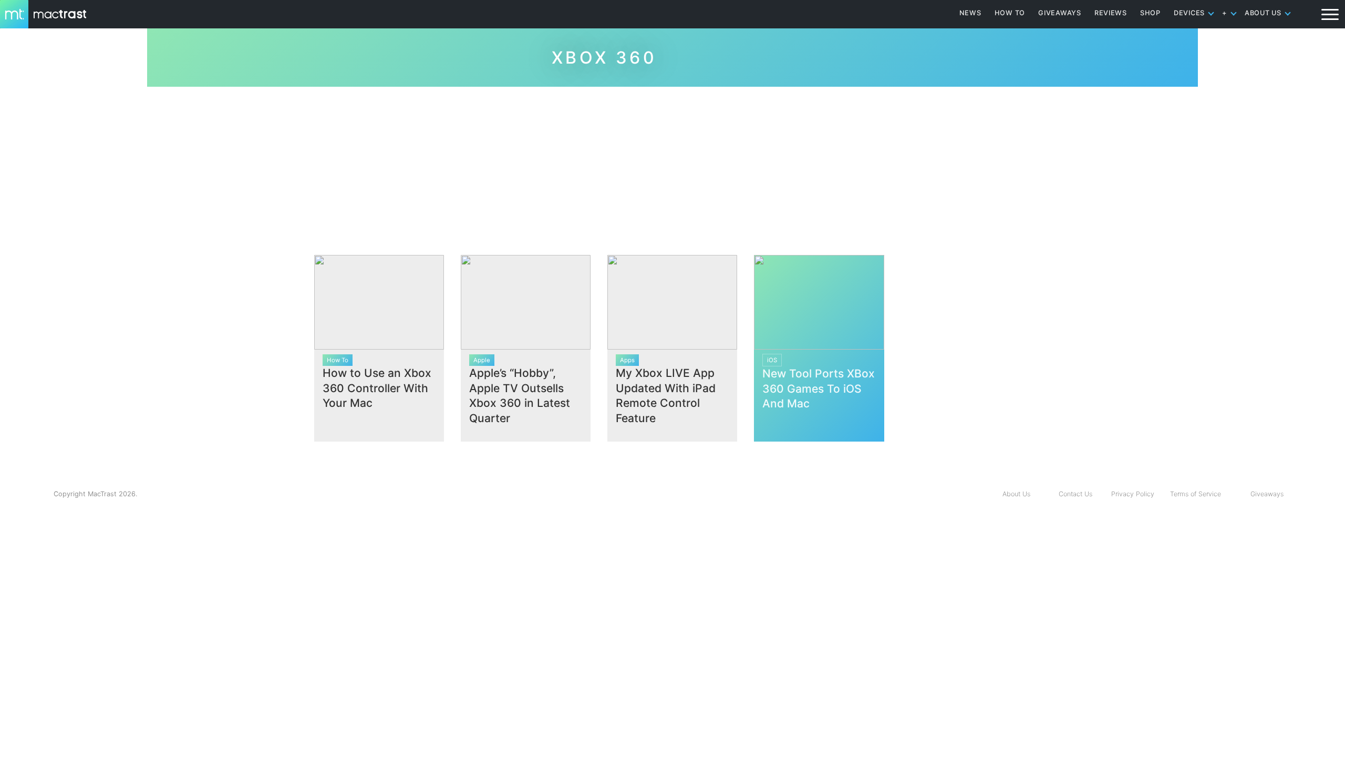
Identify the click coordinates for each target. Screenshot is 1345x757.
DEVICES (1189, 13)
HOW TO (1010, 13)
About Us (1016, 494)
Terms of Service (1195, 494)
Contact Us (1075, 494)
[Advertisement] (672, 166)
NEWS (970, 13)
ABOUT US (1263, 13)
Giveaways (1267, 494)
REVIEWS (1110, 13)
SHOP (1150, 13)
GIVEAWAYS (1059, 13)
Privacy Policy (1132, 494)
